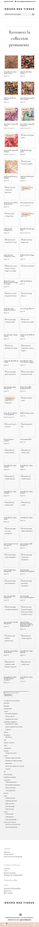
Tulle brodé (9, 814)
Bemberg (8, 737)
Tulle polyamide (10, 820)
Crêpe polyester (11, 782)
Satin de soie (9, 804)
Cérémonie (7, 709)
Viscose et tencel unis (12, 824)
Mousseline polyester (12, 785)
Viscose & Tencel (10, 822)
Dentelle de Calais (11, 724)
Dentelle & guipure (10, 722)
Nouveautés (8, 774)
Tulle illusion (9, 817)
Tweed (7, 769)
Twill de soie (9, 809)
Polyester (7, 780)
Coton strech (9, 716)
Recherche (8, 695)
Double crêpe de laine (13, 758)
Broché (6, 706)
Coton (6, 711)
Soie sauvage (10, 806)
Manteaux (8, 763)
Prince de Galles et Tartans (14, 766)
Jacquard (7, 748)
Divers (6, 732)
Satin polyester (10, 788)
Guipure (8, 729)
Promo (6, 793)
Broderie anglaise (11, 714)
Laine (5, 756)
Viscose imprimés (11, 827)
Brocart (6, 703)
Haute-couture (9, 743)
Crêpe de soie (10, 798)
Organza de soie (11, 801)
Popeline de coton (11, 719)
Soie (5, 796)
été (5, 740)
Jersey (6, 751)
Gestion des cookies (10, 880)
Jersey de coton (11, 753)
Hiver (5, 745)
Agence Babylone (25, 920)
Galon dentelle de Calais (14, 727)
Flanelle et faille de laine (13, 761)
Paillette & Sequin (10, 777)
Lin (5, 772)
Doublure (7, 735)
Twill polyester (10, 790)
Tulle (5, 812)
